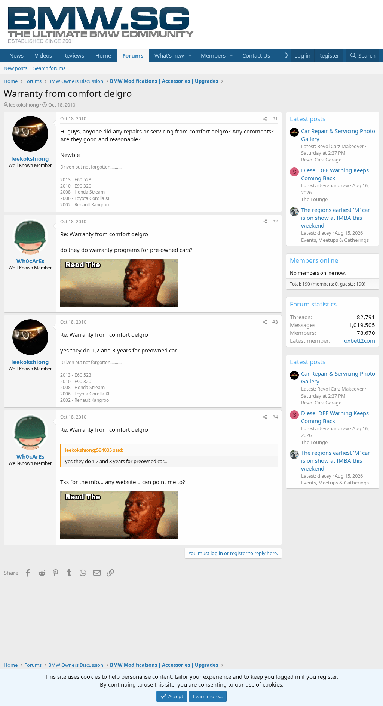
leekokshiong (24, 104)
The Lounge (314, 199)
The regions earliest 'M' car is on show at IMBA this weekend (335, 217)
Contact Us (256, 55)
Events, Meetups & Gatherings (335, 240)
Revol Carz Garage (321, 159)
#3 (275, 322)
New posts (15, 68)
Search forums (49, 68)
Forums (132, 55)
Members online (314, 260)
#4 (275, 417)
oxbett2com (359, 340)
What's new (169, 55)
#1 (275, 118)
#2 (275, 221)
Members (213, 55)
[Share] (265, 119)
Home (103, 55)
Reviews (73, 55)
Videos (43, 55)
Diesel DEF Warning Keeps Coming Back (335, 174)
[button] (190, 55)
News (16, 55)
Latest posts (307, 118)
